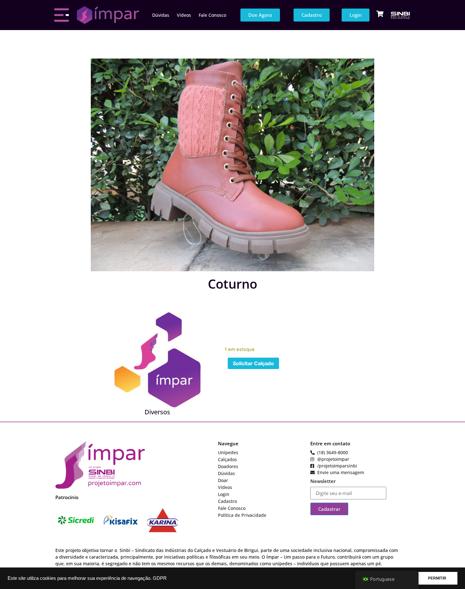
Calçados (227, 459)
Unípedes (228, 452)
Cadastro (227, 501)
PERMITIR (437, 578)
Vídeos (184, 15)
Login (223, 494)
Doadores (228, 466)
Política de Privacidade (242, 515)
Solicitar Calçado (253, 363)
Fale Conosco (212, 15)
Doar (223, 480)
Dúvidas (160, 15)
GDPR (160, 578)
